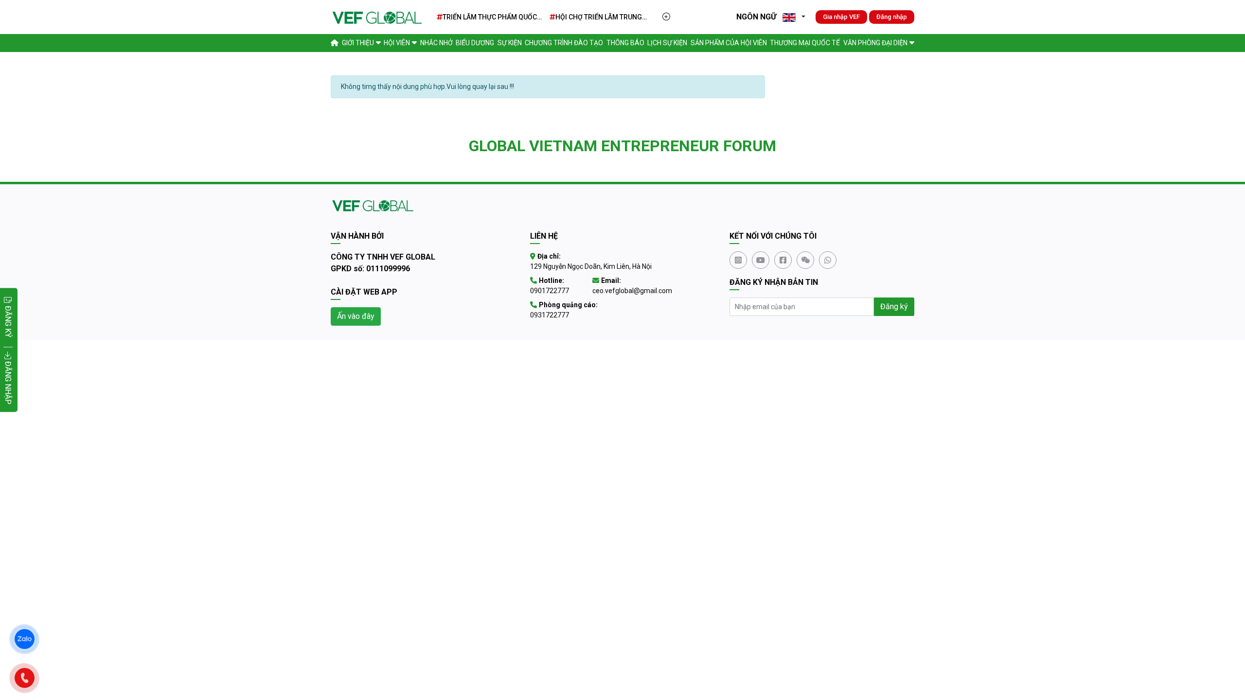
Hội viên (397, 43)
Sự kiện (510, 43)
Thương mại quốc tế (805, 43)
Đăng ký (894, 306)
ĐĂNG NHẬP (8, 381)
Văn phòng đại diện (875, 43)
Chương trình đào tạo (564, 43)
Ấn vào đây (355, 316)
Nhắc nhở (436, 43)
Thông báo (625, 43)
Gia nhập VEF (841, 16)
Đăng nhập (891, 16)
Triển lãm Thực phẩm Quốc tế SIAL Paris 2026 (490, 17)
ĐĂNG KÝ (8, 321)
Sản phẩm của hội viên (729, 43)
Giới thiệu (358, 43)
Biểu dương (475, 43)
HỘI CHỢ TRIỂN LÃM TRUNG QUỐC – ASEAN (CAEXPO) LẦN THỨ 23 (602, 17)
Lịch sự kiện (667, 43)
